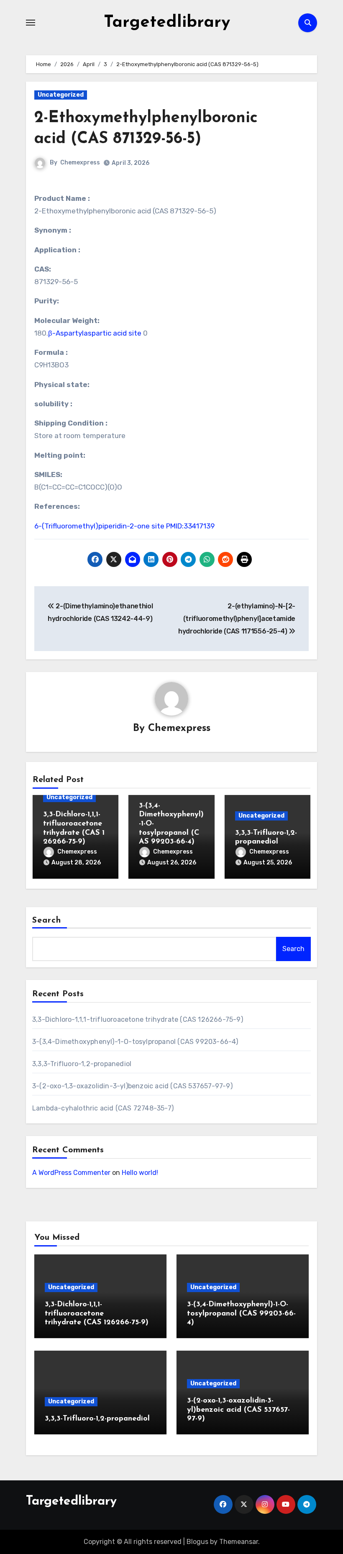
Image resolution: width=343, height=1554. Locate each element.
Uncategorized (61, 94)
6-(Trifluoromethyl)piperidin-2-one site (99, 526)
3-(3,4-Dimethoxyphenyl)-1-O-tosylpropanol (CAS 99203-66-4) (135, 1042)
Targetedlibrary (167, 22)
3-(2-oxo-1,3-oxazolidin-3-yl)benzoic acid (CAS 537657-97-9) (132, 1086)
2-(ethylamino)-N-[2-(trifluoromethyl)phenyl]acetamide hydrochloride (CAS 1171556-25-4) (236, 619)
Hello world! (140, 1173)
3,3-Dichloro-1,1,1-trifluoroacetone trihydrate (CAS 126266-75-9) (137, 1019)
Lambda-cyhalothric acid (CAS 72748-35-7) (103, 1108)
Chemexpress (80, 162)
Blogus (197, 1542)
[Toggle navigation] (30, 23)
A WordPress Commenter (71, 1173)
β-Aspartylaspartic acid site (94, 333)
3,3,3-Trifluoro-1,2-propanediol (81, 1064)
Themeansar (238, 1542)
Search (46, 920)
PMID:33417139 (190, 526)
